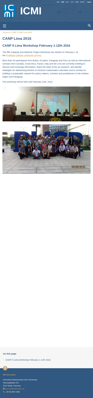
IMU (58, 2)
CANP (14, 32)
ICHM (82, 2)
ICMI (62, 2)
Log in (89, 2)
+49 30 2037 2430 (13, 392)
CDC (67, 2)
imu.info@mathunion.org (14, 389)
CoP (71, 2)
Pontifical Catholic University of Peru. (24, 55)
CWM (77, 2)
